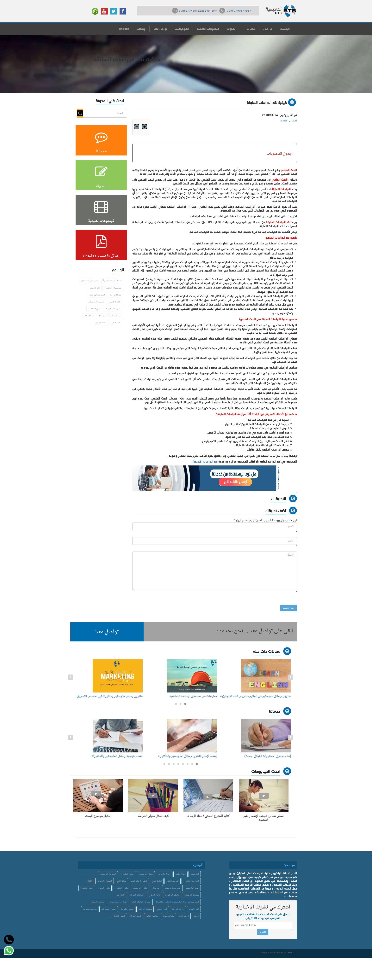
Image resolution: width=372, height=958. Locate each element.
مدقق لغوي (121, 881)
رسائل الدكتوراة (127, 874)
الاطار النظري (154, 895)
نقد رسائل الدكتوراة (112, 288)
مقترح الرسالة (104, 888)
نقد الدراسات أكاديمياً (205, 461)
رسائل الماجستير (146, 874)
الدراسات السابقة (137, 895)
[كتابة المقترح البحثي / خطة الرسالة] (208, 796)
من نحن (267, 28)
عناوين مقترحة (127, 909)
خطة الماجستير (192, 888)
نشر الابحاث (194, 909)
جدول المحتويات (108, 909)
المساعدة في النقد (97, 295)
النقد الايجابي (100, 323)
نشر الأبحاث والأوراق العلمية (123, 756)
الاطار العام (120, 895)
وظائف (141, 28)
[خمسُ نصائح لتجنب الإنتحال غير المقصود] (263, 796)
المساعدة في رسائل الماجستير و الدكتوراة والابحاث (177, 902)
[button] (107, 631)
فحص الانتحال (119, 916)
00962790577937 (239, 11)
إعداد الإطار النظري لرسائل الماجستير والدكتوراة (260, 756)
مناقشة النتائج (152, 916)
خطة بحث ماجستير (172, 888)
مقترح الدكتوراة (121, 888)
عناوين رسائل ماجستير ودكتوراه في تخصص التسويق (184, 696)
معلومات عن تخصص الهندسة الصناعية (267, 696)
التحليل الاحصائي (104, 881)
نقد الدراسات (168, 916)
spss (90, 881)
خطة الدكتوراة (86, 888)
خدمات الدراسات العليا (141, 902)
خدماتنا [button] (250, 28)
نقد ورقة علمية (94, 309)
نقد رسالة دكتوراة (113, 309)
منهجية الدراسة (145, 909)
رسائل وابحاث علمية (118, 902)
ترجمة (196, 916)
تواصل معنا (160, 28)
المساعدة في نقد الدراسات (110, 316)
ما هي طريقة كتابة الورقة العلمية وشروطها (115, 696)
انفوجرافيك (182, 28)
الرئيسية (285, 28)
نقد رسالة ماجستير (96, 302)
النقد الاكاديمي (115, 302)
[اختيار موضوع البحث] (98, 796)
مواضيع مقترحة (89, 909)
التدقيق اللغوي (172, 881)
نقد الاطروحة (115, 295)
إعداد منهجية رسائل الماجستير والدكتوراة (189, 756)
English (124, 28)
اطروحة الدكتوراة (191, 881)
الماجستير (194, 874)
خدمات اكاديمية (98, 902)
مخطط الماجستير (191, 895)
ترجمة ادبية (184, 916)
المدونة (231, 28)
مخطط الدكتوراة (172, 895)
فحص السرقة (135, 916)
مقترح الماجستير (140, 888)
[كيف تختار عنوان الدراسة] (153, 796)
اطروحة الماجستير (108, 874)
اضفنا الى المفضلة (288, 121)
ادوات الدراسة (178, 909)
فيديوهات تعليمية (208, 28)
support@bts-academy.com (198, 11)
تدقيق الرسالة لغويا (139, 881)
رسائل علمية (180, 874)
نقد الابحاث (95, 288)
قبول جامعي (162, 909)
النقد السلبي (116, 323)
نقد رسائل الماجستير (89, 281)
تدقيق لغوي (157, 881)
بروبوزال (155, 888)
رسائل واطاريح (164, 874)
